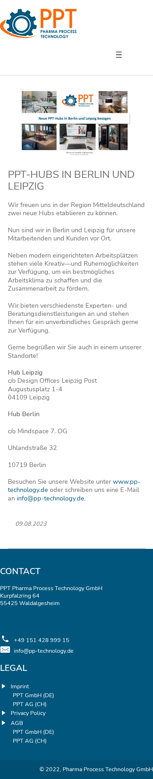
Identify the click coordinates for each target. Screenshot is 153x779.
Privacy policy (28, 713)
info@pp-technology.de (50, 498)
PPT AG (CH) (30, 704)
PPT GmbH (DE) (33, 695)
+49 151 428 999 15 (41, 640)
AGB (17, 723)
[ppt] (38, 36)
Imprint (20, 686)
